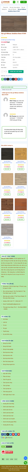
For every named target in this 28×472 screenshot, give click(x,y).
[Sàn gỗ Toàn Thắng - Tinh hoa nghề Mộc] (6, 2)
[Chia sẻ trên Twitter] (10, 79)
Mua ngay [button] (7, 169)
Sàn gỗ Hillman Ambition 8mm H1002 (7, 162)
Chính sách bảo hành (8, 412)
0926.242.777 (19, 301)
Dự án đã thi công (7, 334)
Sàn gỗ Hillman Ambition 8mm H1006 (21, 162)
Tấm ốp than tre (7, 388)
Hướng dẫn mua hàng (8, 403)
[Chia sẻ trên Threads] (13, 79)
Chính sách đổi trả (7, 409)
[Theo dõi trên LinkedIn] (16, 434)
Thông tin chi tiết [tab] (7, 89)
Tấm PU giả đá (7, 379)
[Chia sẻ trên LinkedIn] (18, 79)
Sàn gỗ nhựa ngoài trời (9, 364)
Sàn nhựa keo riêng (8, 352)
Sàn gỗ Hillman (12, 9)
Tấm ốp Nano (6, 385)
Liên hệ (5, 322)
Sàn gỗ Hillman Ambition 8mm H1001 (7, 238)
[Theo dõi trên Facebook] (2, 434)
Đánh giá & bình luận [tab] (7, 87)
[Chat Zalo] (25, 458)
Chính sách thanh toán (8, 406)
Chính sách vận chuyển (9, 418)
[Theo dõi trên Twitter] (10, 434)
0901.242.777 (10, 301)
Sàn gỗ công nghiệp (15, 7)
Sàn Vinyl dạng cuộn (8, 361)
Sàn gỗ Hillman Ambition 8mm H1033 (7, 187)
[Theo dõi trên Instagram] (5, 434)
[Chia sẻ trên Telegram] (21, 79)
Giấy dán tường (7, 373)
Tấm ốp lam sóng (7, 382)
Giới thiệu (5, 319)
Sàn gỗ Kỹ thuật (7, 346)
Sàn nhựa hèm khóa (8, 358)
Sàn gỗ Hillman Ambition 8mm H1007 (7, 212)
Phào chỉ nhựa (6, 376)
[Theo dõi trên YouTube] (18, 434)
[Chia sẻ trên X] (8, 79)
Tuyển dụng (6, 331)
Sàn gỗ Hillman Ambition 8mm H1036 (21, 187)
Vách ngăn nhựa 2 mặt (8, 394)
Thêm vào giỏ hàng (16, 71)
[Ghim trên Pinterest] (16, 79)
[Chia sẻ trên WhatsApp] (2, 79)
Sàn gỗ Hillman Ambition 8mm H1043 (21, 212)
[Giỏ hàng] (18, 2)
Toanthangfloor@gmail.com (13, 304)
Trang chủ (5, 7)
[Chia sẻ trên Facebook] (5, 79)
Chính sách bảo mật (8, 415)
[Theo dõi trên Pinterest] (13, 434)
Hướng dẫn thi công (8, 425)
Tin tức (5, 325)
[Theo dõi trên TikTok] (8, 434)
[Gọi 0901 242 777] (25, 462)
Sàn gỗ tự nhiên (7, 343)
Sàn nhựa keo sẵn (7, 355)
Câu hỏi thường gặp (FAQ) (9, 421)
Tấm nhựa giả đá (7, 391)
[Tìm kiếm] (14, 2)
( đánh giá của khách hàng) (8, 39)
